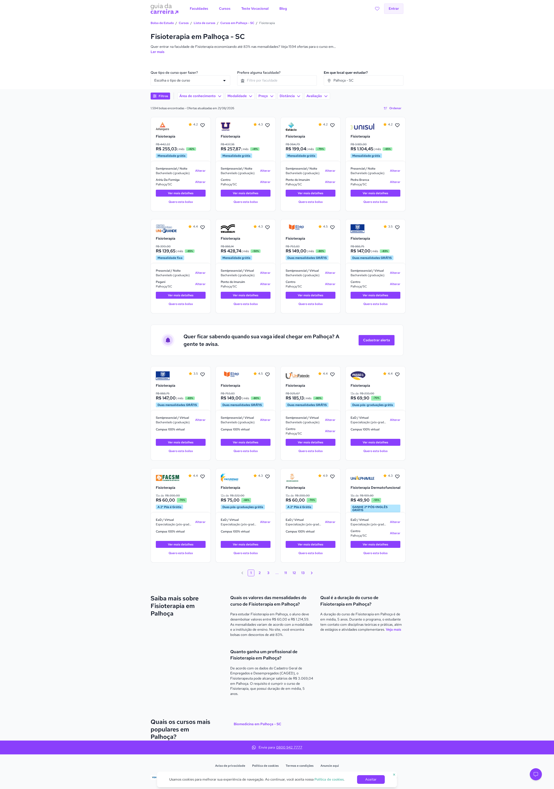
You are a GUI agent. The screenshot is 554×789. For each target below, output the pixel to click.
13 (303, 573)
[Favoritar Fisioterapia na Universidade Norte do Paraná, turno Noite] (267, 125)
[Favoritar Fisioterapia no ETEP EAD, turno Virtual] (332, 227)
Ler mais (157, 52)
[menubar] (238, 8)
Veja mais (393, 629)
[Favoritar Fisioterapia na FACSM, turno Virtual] (203, 476)
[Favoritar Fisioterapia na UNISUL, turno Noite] (397, 125)
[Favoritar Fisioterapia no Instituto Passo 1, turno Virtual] (397, 374)
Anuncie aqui (329, 766)
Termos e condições (300, 766)
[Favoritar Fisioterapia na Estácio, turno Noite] (332, 125)
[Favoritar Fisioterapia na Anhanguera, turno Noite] (203, 125)
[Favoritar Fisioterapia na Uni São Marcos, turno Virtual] (332, 476)
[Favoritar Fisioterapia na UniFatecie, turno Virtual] (332, 374)
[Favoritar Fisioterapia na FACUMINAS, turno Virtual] (267, 476)
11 (285, 573)
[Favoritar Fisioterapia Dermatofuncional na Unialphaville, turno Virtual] (397, 476)
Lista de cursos (204, 23)
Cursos (184, 23)
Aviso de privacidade (230, 766)
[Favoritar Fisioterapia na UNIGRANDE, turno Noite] (203, 227)
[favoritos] (377, 8)
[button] (536, 774)
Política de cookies (265, 766)
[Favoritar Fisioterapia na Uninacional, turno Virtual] (397, 227)
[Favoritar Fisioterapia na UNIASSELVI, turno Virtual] (267, 227)
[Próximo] (311, 572)
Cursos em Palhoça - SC (237, 23)
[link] (168, 126)
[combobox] (277, 80)
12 (294, 573)
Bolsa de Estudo (162, 23)
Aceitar (371, 779)
